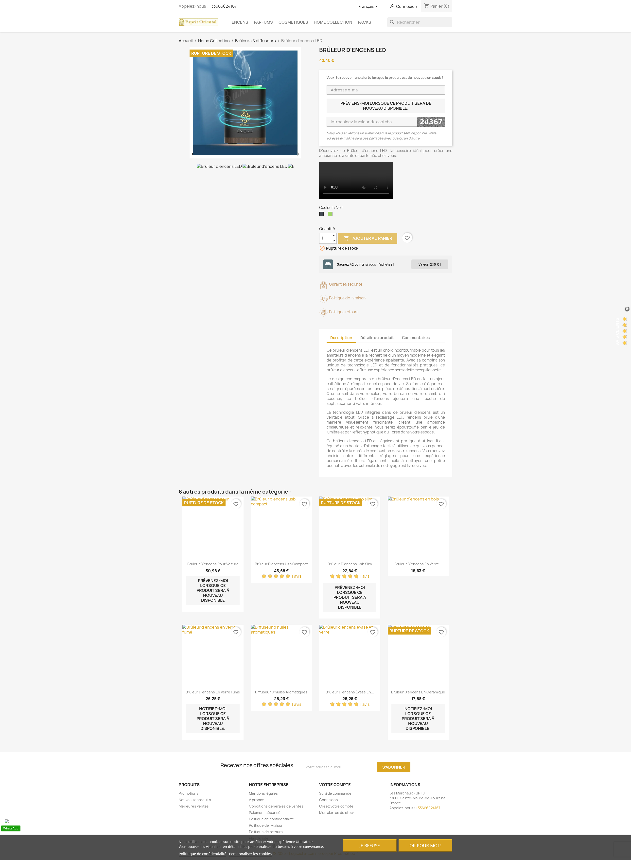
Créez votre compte (336, 806)
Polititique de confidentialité (202, 853)
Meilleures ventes (194, 806)
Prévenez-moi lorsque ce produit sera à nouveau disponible (213, 590)
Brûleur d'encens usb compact (281, 564)
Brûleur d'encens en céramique (418, 692)
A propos (256, 799)
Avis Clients (617, 331)
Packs (364, 22)
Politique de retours (266, 831)
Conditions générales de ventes (276, 806)
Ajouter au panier (367, 238)
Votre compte (335, 784)
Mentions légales (263, 793)
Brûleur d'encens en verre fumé (213, 692)
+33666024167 (223, 6)
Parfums (263, 22)
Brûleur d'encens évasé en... (350, 692)
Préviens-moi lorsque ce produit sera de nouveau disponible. (385, 106)
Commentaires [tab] (416, 337)
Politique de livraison (266, 825)
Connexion (328, 799)
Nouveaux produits (195, 799)
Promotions (188, 793)
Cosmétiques (293, 22)
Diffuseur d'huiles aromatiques (281, 692)
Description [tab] (341, 337)
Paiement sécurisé (264, 812)
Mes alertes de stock (336, 812)
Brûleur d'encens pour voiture (213, 564)
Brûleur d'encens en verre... (418, 564)
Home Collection (333, 22)
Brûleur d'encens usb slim (350, 564)
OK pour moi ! (425, 845)
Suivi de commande (335, 793)
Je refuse (369, 845)
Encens (240, 22)
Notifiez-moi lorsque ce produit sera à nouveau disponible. (213, 718)
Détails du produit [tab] (377, 337)
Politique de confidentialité (271, 819)
